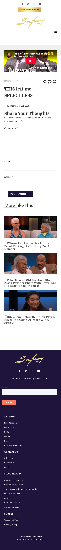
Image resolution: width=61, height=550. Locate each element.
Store (7, 441)
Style (6, 432)
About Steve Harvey (13, 480)
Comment (11, 128)
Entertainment (11, 423)
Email (8, 176)
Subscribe (9, 462)
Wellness (8, 436)
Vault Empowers (11, 507)
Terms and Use (11, 520)
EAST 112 (8, 498)
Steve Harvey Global (13, 484)
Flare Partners (39, 539)
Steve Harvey (13, 473)
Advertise (8, 458)
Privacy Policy (10, 524)
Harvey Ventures (12, 502)
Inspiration (9, 427)
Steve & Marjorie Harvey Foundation (21, 489)
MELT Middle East (12, 493)
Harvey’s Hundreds (13, 445)
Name (8, 161)
